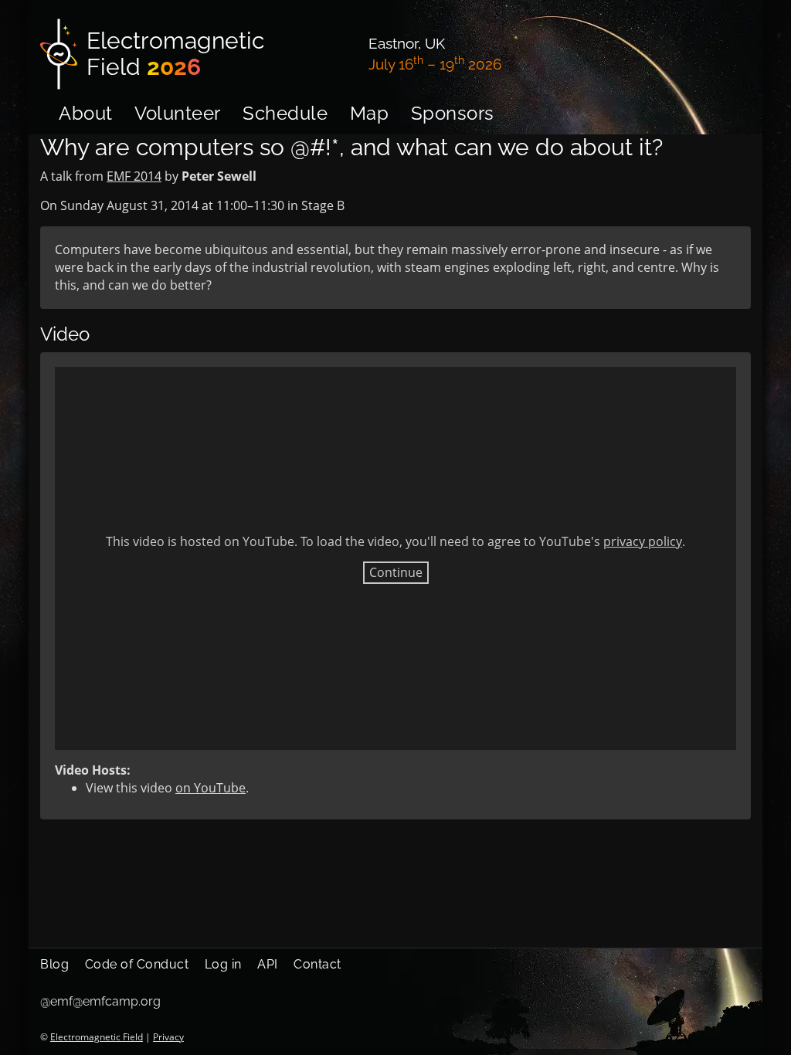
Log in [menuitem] (223, 964)
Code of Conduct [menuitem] (137, 964)
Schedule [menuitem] (285, 113)
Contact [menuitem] (317, 964)
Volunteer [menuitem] (177, 113)
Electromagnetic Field (96, 1036)
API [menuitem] (267, 964)
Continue (396, 572)
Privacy (168, 1036)
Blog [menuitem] (54, 964)
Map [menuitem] (369, 113)
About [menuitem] (86, 113)
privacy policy (642, 541)
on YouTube (210, 787)
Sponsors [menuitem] (452, 113)
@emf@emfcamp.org (100, 1001)
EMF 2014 (134, 176)
